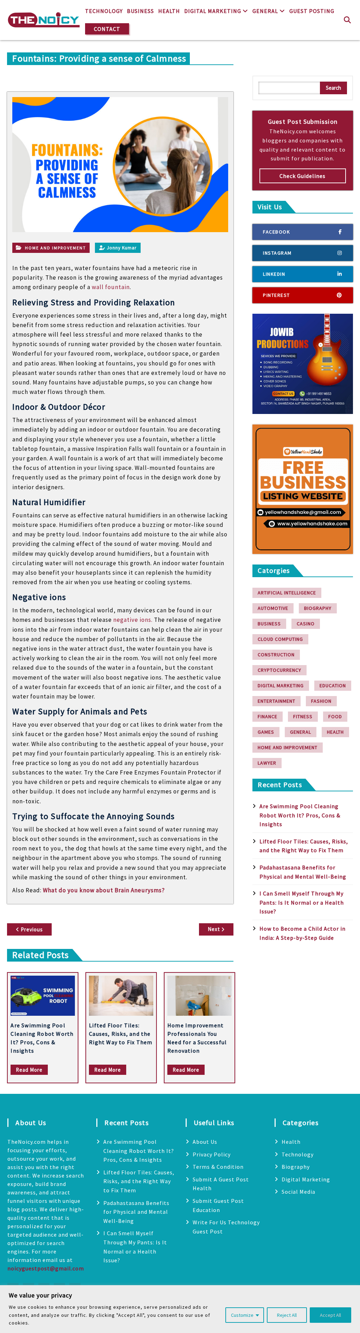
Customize (242, 1315)
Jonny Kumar (121, 248)
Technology (104, 10)
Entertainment (276, 701)
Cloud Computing (280, 639)
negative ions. (133, 620)
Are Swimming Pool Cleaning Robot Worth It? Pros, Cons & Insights (299, 815)
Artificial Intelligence (287, 592)
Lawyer (267, 763)
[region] (180, 1309)
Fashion (321, 701)
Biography (318, 608)
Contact (107, 28)
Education (333, 685)
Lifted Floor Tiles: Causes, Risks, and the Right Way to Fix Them (120, 1034)
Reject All (287, 1315)
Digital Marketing (212, 10)
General (265, 10)
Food (335, 716)
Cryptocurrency (279, 670)
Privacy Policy (212, 1154)
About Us (205, 1141)
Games (266, 732)
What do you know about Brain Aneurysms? (104, 890)
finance (267, 716)
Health (169, 10)
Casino (306, 623)
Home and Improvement (55, 247)
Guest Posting (311, 10)
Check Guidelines (302, 175)
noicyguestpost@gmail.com (45, 1268)
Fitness (303, 716)
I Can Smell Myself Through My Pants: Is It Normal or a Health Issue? (301, 902)
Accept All (330, 1315)
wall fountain (111, 287)
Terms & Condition (218, 1166)
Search (333, 87)
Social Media (298, 1191)
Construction (276, 654)
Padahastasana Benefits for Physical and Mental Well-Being (136, 1211)
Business (140, 10)
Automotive (273, 608)
